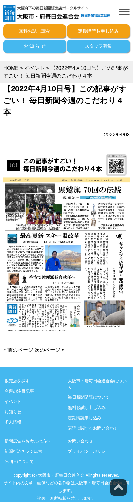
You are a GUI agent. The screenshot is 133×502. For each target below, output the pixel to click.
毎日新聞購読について (89, 397)
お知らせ (13, 411)
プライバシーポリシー (89, 451)
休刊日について (19, 461)
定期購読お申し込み (98, 30)
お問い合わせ (80, 441)
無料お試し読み (34, 30)
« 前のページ (18, 350)
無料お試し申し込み (87, 407)
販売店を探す (17, 380)
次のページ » (50, 350)
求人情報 (13, 422)
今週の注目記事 (19, 391)
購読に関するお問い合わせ (93, 428)
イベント (13, 401)
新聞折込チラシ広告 (23, 451)
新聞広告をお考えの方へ (28, 441)
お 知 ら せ (35, 46)
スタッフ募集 (98, 46)
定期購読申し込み (84, 417)
